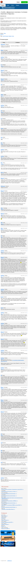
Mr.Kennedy (3, 44)
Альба (4, 36)
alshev (2, 208)
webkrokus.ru (9, 560)
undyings (2, 57)
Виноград (3, 526)
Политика (3, 517)
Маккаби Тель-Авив (4, 524)
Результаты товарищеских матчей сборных (8, 493)
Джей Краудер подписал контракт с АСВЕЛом (8, 500)
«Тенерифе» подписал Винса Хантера (7, 509)
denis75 (2, 307)
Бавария (10, 36)
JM (1, 84)
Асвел (13, 36)
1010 (1, 222)
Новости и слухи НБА (5, 528)
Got (1, 64)
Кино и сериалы (4, 515)
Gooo (2, 137)
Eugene (2, 128)
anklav (2, 94)
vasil (1, 442)
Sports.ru (1, 34)
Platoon (2, 50)
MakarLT (2, 70)
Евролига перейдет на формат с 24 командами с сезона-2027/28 (11, 489)
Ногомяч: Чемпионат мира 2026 (6, 522)
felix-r (5, 33)
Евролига (6, 36)
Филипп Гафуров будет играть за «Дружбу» (8, 491)
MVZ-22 (2, 172)
